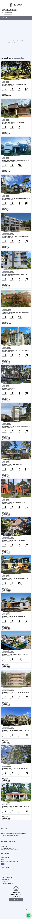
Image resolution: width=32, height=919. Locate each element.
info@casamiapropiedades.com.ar (9, 10)
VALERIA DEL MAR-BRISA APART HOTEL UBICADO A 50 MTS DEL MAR (16, 312)
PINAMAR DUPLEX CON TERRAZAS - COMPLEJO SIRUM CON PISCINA (16, 426)
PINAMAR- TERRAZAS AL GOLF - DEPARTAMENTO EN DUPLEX (16, 540)
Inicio (3, 873)
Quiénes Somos (5, 879)
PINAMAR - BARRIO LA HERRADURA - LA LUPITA (14, 502)
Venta (3, 875)
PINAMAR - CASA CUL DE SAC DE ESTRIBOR (13, 616)
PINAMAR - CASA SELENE (8, 388)
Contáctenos (5, 881)
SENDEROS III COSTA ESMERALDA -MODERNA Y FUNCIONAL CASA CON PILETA (16, 160)
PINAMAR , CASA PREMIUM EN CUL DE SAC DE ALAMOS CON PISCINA (16, 198)
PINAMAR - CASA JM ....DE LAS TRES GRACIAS (13, 122)
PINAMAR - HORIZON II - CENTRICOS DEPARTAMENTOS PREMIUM (16, 692)
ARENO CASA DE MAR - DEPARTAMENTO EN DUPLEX (15, 236)
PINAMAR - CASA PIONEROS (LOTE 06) (12, 464)
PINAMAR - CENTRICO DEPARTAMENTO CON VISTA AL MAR (16, 654)
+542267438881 (8, 14)
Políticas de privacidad (7, 883)
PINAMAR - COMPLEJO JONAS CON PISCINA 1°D (14, 274)
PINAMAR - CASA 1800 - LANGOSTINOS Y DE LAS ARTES (16, 806)
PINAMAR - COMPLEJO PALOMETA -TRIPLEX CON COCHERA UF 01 (16, 768)
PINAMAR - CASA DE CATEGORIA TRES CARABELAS (15, 578)
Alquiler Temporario (7, 877)
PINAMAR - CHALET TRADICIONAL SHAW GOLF (14, 84)
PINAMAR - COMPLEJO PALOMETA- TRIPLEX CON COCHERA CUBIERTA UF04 (16, 350)
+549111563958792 (8, 13)
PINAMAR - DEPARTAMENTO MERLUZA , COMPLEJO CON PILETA (16, 730)
